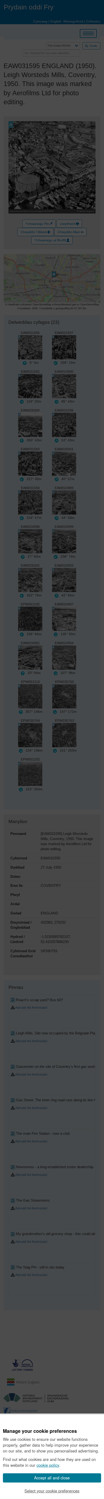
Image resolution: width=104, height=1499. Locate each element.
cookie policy (48, 1465)
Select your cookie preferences (51, 1491)
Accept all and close (52, 1478)
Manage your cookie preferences (40, 1431)
